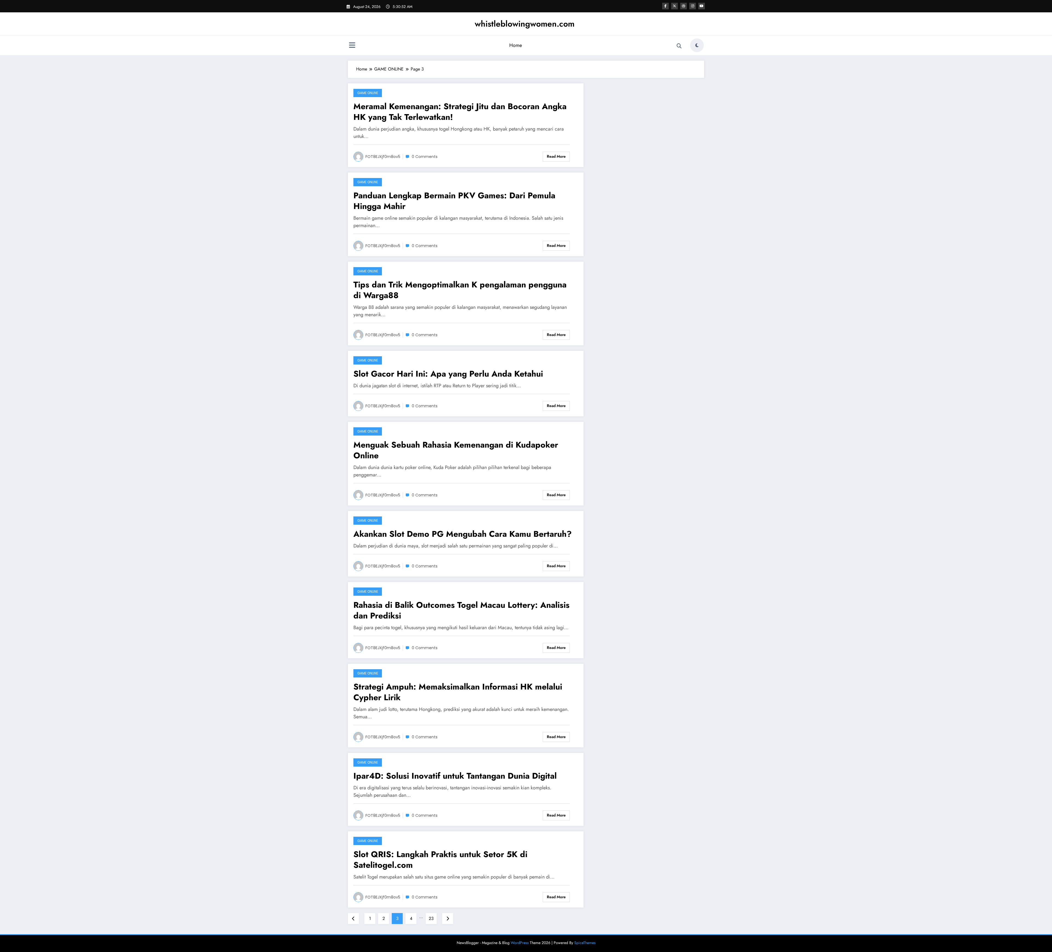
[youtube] (701, 6)
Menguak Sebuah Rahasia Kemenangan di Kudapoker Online (455, 450)
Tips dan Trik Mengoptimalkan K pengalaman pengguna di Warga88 (460, 290)
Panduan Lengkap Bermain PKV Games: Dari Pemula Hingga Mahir (454, 200)
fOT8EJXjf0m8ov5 (382, 156)
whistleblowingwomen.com (524, 24)
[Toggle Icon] (352, 46)
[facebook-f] (665, 6)
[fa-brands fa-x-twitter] (674, 6)
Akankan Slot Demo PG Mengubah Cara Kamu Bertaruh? (462, 534)
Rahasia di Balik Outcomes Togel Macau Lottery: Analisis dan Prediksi (461, 610)
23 (431, 918)
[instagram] (692, 6)
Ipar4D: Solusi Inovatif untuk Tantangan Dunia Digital (455, 775)
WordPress (520, 942)
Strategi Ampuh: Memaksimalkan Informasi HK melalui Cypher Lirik (457, 692)
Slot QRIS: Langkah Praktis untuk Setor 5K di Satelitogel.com (440, 859)
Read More (556, 156)
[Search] (679, 46)
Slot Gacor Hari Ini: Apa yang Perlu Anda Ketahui (448, 373)
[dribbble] (683, 6)
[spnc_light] (697, 45)
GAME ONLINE (367, 93)
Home (515, 45)
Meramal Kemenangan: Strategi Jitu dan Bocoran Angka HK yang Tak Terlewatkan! (460, 111)
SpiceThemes (585, 942)
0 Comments (425, 156)
